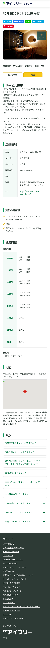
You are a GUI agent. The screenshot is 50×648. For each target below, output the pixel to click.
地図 (37, 66)
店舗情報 (7, 66)
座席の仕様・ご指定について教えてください (22, 484)
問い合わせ (12, 74)
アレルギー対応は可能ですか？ (18, 503)
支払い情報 (18, 66)
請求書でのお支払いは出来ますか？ (20, 442)
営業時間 (29, 66)
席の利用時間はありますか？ (17, 494)
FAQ (42, 66)
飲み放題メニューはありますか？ (19, 452)
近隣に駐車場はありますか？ (17, 521)
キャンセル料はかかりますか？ (18, 512)
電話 (33, 74)
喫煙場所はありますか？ (15, 473)
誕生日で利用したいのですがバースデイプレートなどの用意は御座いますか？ (22, 462)
